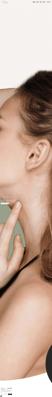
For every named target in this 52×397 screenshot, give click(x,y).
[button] (1, 396)
